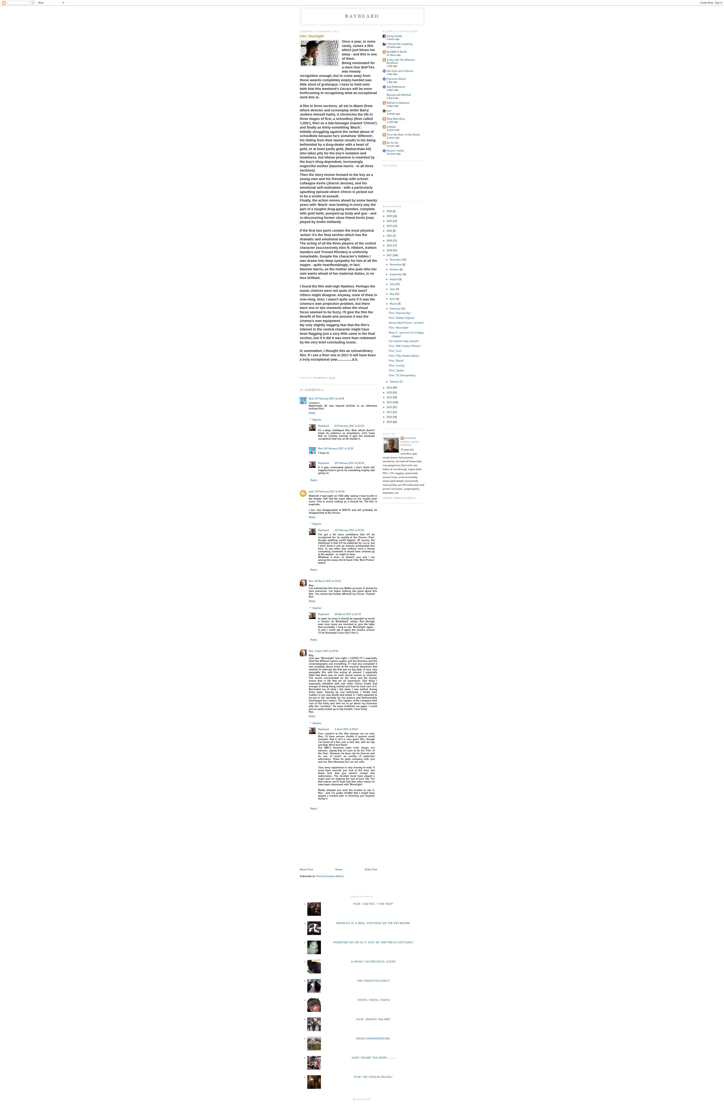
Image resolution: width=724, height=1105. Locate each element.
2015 (390, 392)
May (392, 294)
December (396, 259)
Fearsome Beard (396, 78)
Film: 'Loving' (397, 365)
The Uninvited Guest (373, 980)
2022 (390, 230)
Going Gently (394, 36)
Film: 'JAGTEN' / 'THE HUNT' (373, 904)
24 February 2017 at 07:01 (349, 530)
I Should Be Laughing (399, 44)
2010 (390, 417)
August (394, 279)
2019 (390, 245)
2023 (390, 226)
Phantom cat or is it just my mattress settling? (373, 942)
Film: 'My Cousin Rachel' (373, 1077)
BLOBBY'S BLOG (397, 52)
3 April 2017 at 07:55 (326, 651)
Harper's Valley (395, 150)
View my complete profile (399, 498)
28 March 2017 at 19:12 (328, 581)
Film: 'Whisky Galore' (373, 1019)
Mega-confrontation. (373, 1038)
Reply (312, 413)
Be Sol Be (392, 142)
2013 (390, 402)
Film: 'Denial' (396, 360)
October (395, 269)
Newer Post (306, 869)
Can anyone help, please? (404, 341)
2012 (390, 407)
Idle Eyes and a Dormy (400, 71)
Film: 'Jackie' (396, 370)
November (396, 264)
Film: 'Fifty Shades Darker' (404, 355)
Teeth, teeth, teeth (373, 1000)
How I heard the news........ (373, 1057)
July (392, 284)
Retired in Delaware (398, 102)
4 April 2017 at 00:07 (346, 729)
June (393, 289)
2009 (390, 422)
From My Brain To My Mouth (403, 134)
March (394, 303)
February (395, 308)
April (393, 298)
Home (338, 869)
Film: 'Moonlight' (399, 327)
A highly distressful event (373, 961)
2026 (390, 211)
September (396, 274)
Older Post (371, 869)
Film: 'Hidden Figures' (402, 317)
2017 (390, 255)
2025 (390, 216)
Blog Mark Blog (396, 118)
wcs (389, 110)
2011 (390, 412)
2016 (390, 387)
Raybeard (362, 16)
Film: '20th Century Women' (405, 346)
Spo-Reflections (396, 86)
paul (311, 491)
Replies (317, 419)
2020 (390, 240)
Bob (311, 398)
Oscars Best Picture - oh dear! (406, 322)
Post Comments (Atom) (329, 876)
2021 (390, 235)
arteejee (391, 126)
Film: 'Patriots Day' (400, 313)
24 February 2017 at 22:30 (349, 463)
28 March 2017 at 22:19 (348, 614)
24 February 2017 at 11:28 (338, 448)
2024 (390, 221)
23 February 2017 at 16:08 (329, 398)
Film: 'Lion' (395, 350)
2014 (390, 397)
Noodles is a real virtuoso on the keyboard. (373, 923)
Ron (311, 581)
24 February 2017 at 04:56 (329, 491)
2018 (390, 250)
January (395, 381)
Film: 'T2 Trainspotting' (402, 375)
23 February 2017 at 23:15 (349, 426)
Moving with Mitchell (399, 94)
